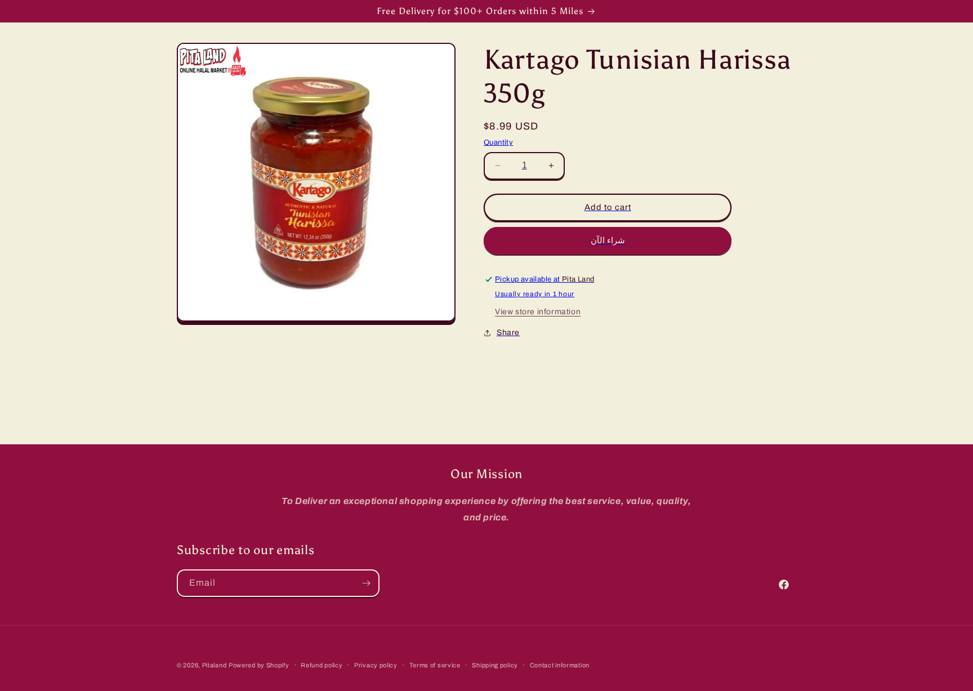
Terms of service (435, 664)
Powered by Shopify (259, 665)
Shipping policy (495, 664)
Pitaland (214, 665)
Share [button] (508, 332)
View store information (538, 311)
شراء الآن (608, 240)
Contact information (560, 664)
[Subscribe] (366, 583)
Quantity (498, 142)
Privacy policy (376, 664)
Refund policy (321, 664)
